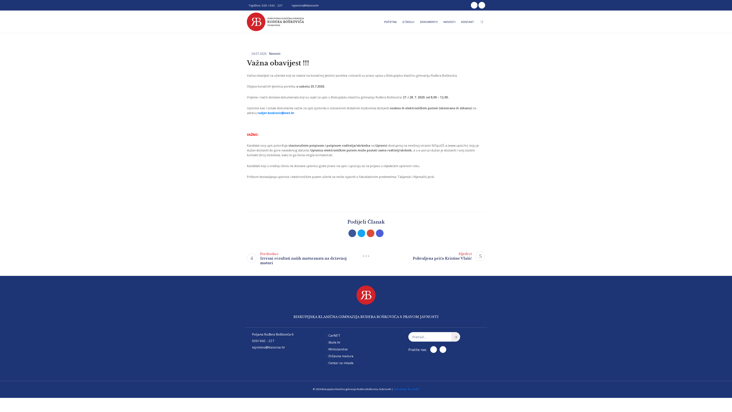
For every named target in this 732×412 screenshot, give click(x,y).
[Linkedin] (380, 233)
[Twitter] (361, 233)
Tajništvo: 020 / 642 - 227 (265, 5)
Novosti (449, 22)
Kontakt (467, 22)
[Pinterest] (370, 233)
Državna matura (341, 356)
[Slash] (366, 256)
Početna (390, 22)
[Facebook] (352, 233)
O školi (407, 22)
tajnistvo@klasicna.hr (305, 5)
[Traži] (456, 337)
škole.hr (334, 342)
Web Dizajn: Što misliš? (406, 389)
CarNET (334, 335)
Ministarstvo (338, 349)
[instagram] (481, 5)
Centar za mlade (341, 363)
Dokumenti (428, 22)
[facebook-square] (474, 5)
